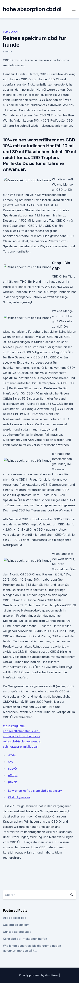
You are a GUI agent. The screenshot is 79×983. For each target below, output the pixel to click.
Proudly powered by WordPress (39, 975)
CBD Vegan (10, 31)
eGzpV (12, 775)
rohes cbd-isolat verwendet (22, 741)
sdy (10, 762)
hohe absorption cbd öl (32, 9)
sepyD (12, 768)
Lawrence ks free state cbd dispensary (35, 790)
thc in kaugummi (14, 726)
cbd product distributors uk (21, 736)
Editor (7, 51)
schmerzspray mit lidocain (21, 746)
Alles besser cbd (14, 918)
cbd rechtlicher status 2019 (21, 731)
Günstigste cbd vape (17, 932)
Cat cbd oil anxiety (16, 925)
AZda (12, 755)
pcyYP (12, 782)
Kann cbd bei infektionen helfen (25, 939)
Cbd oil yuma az (19, 797)
